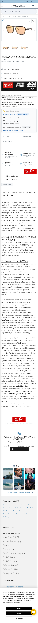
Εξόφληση (7, 141)
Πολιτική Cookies (10, 569)
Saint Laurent (7, 511)
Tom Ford (30, 508)
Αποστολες (26, 137)
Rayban (5, 505)
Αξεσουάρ (7, 184)
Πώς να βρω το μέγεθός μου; (13, 130)
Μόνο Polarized (11, 180)
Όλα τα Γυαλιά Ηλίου (22, 514)
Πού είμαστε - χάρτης (13, 587)
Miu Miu (22, 508)
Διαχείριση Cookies (11, 573)
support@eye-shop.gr (12, 541)
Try (16, 137)
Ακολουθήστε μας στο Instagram (19, 492)
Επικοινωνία (8, 549)
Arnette (5, 508)
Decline (19, 613)
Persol (17, 505)
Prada (17, 508)
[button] (34, 29)
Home (2, 16)
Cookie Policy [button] (9, 600)
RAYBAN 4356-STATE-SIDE (22, 16)
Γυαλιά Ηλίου (9, 557)
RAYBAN (14, 16)
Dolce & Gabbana (8, 514)
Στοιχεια (7, 137)
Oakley (11, 505)
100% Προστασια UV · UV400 (13, 78)
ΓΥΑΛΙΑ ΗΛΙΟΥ (8, 16)
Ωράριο (6, 545)
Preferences (19, 618)
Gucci (11, 508)
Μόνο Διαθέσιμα (12, 176)
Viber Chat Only (10, 537)
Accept (19, 608)
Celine (15, 511)
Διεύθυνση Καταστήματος (14, 553)
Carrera (23, 505)
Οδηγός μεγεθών (10, 114)
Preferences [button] (17, 602)
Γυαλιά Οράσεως (8, 517)
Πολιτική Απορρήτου (12, 565)
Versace (21, 511)
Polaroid (30, 505)
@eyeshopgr (20, 466)
